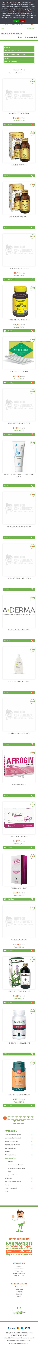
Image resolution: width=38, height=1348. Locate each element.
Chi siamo (19, 1266)
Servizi (7, 1185)
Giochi (6, 58)
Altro (6, 1192)
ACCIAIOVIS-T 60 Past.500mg (19, 216)
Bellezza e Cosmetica (11, 1141)
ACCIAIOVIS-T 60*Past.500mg (19, 113)
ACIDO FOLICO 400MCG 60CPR (19, 268)
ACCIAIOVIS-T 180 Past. (19, 165)
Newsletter (19, 1291)
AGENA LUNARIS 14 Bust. (19, 888)
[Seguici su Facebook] (17, 1308)
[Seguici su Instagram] (20, 1308)
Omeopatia (8, 1178)
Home (20, 37)
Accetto (16, 21)
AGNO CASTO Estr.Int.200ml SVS (19, 991)
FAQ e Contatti (19, 1276)
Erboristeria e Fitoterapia (12, 1145)
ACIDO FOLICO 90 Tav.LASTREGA (19, 320)
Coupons (19, 1294)
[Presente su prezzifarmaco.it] (19, 1314)
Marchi (19, 1296)
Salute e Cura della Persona (13, 1181)
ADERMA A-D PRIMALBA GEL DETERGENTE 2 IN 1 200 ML (19, 475)
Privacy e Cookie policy (27, 17)
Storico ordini (19, 1287)
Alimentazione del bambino (13, 51)
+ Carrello (10, 124)
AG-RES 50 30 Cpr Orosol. (19, 836)
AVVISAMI (7, 176)
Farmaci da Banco (10, 1148)
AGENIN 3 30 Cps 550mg (19, 940)
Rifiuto (22, 21)
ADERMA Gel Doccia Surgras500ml (19, 526)
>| (22, 1122)
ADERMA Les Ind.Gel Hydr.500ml (19, 681)
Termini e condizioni (19, 1273)
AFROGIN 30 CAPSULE (19, 785)
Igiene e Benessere (10, 1155)
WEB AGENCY (23, 1335)
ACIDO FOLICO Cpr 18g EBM (19, 371)
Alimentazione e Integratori (13, 1134)
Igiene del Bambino (10, 62)
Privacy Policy (19, 1271)
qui (27, 1343)
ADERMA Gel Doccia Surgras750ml (19, 578)
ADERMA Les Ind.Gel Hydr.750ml (19, 733)
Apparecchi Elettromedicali (13, 1138)
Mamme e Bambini (31, 37)
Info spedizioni (19, 1269)
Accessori (7, 47)
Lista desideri (19, 1289)
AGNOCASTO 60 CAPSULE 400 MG (19, 1043)
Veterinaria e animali (11, 1188)
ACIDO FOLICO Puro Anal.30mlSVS (19, 423)
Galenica (7, 1151)
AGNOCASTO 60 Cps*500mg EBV (19, 1095)
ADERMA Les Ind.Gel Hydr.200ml (19, 630)
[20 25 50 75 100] (22, 70)
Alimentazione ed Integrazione (14, 54)
